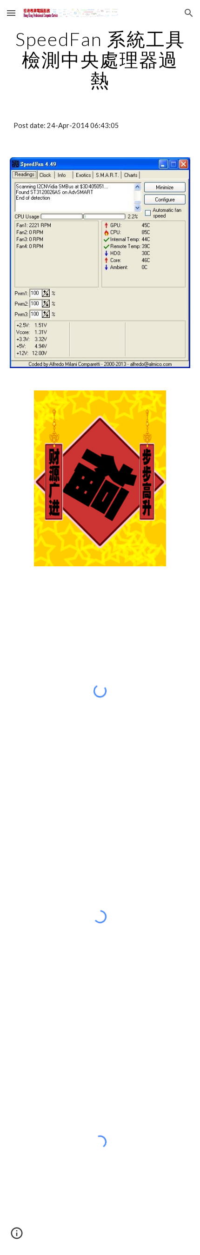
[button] (11, 13)
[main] (100, 59)
